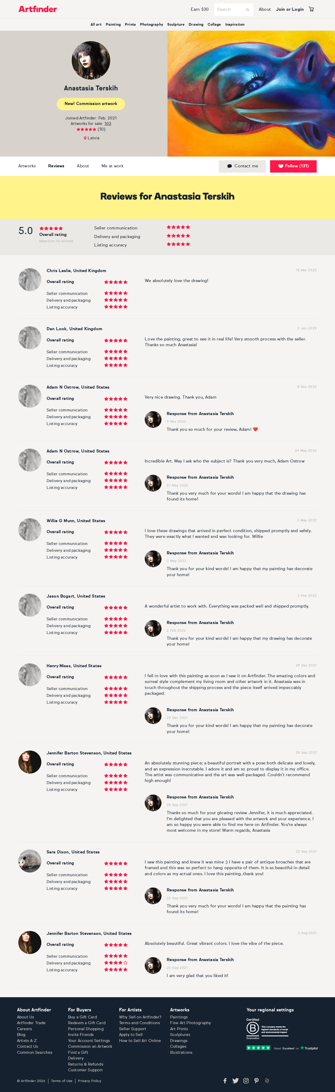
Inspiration (235, 24)
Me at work (113, 166)
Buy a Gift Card (82, 1017)
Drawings (178, 1041)
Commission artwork (91, 104)
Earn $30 (200, 10)
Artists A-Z (27, 1041)
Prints (130, 24)
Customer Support (85, 1070)
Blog (21, 1035)
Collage (214, 24)
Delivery (76, 1058)
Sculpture (176, 24)
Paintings (179, 1017)
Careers (24, 1029)
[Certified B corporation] (267, 1029)
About (265, 10)
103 (107, 124)
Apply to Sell (131, 1035)
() (297, 166)
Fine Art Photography (190, 1023)
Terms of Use (62, 1081)
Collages (178, 1047)
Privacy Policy (89, 1081)
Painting (113, 24)
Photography (151, 24)
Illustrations (181, 1053)
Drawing (196, 24)
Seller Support (132, 1029)
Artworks (27, 166)
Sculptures (180, 1035)
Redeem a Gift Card (86, 1023)
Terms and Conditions (139, 1023)
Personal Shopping (86, 1029)
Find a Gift (78, 1053)
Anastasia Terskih (91, 88)
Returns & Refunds (85, 1064)
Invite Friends (81, 1035)
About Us (25, 1017)
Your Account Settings (89, 1041)
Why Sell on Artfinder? (140, 1017)
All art (96, 24)
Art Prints (179, 1029)
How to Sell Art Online (140, 1041)
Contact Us (27, 1047)
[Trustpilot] (282, 1048)
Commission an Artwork (90, 1047)
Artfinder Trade (31, 1023)
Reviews (56, 166)
